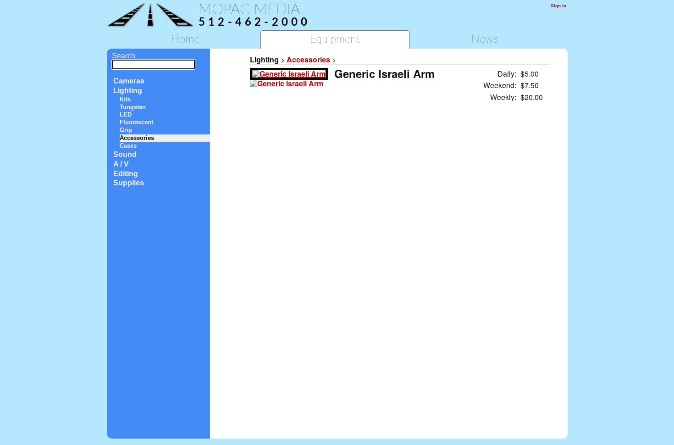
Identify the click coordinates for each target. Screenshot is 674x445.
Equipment (335, 39)
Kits (125, 99)
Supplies (128, 183)
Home (185, 39)
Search (123, 56)
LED (126, 114)
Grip (126, 130)
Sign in (558, 5)
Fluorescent (136, 122)
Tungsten (133, 107)
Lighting (127, 91)
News (484, 39)
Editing (125, 174)
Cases (128, 145)
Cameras (128, 81)
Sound (125, 154)
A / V (121, 164)
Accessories (137, 137)
